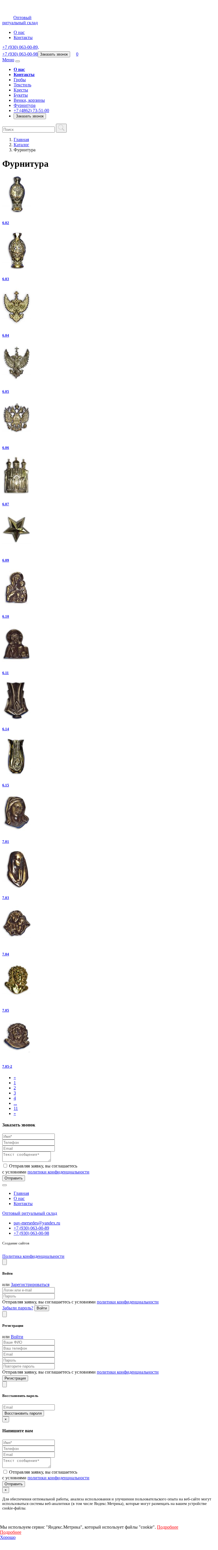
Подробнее (167, 1527)
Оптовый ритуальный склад (29, 1213)
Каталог (21, 144)
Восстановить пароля (23, 1413)
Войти (42, 1308)
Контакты (23, 37)
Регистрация (15, 1378)
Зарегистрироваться (30, 1284)
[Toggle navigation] (17, 61)
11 (16, 1108)
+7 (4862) (31, 110)
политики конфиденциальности (58, 1171)
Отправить (14, 1178)
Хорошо (8, 1537)
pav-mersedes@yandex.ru (37, 1223)
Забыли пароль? (17, 1307)
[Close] (4, 1262)
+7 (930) (20, 47)
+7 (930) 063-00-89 (31, 1228)
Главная (21, 139)
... (15, 1103)
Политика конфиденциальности (33, 1256)
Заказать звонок (54, 54)
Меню (8, 59)
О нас (19, 32)
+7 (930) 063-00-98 (31, 1233)
